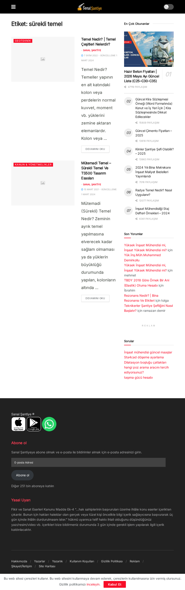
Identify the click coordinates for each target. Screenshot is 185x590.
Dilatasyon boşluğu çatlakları (145, 362)
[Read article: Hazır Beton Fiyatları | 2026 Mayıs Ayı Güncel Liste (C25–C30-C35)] (149, 49)
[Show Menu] (13, 7)
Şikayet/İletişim (21, 566)
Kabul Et (114, 584)
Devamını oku (97, 149)
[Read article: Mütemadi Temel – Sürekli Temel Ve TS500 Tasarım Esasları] (42, 183)
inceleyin (93, 584)
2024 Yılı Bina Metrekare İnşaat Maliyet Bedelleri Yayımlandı (153, 171)
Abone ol (22, 475)
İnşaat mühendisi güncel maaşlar (148, 352)
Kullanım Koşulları (82, 561)
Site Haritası (47, 566)
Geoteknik (23, 40)
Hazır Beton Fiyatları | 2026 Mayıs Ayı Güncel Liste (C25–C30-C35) (141, 76)
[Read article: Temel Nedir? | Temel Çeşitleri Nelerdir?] (42, 59)
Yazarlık (57, 561)
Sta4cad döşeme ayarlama (144, 357)
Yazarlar (39, 561)
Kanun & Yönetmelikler (33, 164)
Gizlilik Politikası (112, 561)
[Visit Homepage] (89, 7)
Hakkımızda (19, 561)
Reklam (135, 561)
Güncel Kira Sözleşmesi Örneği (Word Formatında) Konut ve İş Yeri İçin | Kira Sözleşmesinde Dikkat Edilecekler (153, 108)
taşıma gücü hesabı (138, 377)
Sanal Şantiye (92, 50)
